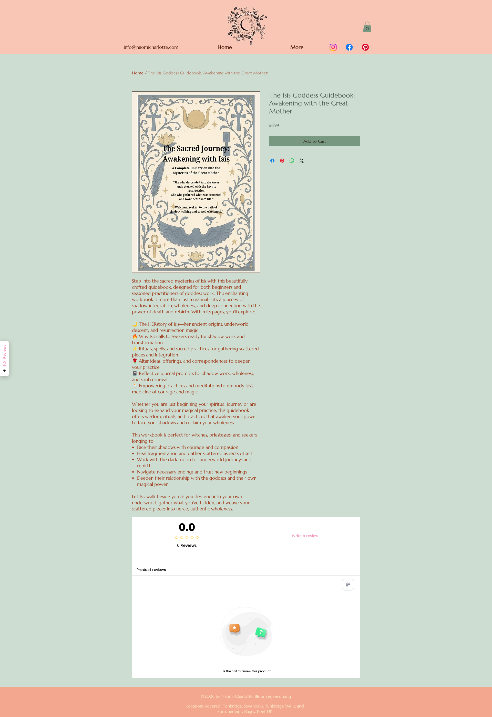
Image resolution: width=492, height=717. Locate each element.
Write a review (305, 535)
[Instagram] (333, 47)
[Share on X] (302, 161)
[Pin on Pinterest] (282, 161)
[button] (367, 27)
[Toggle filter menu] (348, 584)
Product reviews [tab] (151, 569)
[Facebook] (349, 47)
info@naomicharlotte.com (151, 47)
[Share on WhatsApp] (292, 161)
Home (138, 72)
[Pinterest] (365, 47)
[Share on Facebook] (272, 161)
